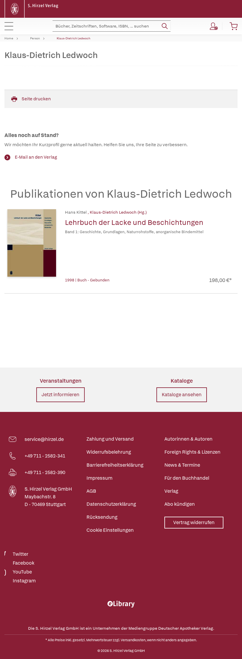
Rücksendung (101, 517)
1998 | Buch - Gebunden (87, 280)
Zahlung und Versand (110, 439)
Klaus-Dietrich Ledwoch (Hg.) (118, 212)
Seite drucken (36, 99)
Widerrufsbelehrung (108, 452)
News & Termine (182, 465)
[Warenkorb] (233, 26)
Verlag (171, 491)
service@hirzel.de (44, 439)
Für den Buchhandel (186, 478)
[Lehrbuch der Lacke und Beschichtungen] (31, 246)
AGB (91, 491)
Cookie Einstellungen (110, 530)
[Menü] (9, 26)
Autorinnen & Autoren (188, 439)
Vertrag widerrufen (194, 522)
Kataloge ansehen (182, 394)
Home (8, 38)
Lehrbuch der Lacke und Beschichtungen (134, 222)
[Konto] (213, 26)
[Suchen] (165, 26)
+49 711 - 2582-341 (44, 456)
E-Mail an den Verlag (36, 157)
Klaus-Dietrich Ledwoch (73, 38)
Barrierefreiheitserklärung (114, 465)
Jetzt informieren (60, 394)
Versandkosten (133, 640)
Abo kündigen (179, 504)
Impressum (99, 478)
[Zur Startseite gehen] (32, 8)
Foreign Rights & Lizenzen (192, 452)
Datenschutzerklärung (111, 504)
